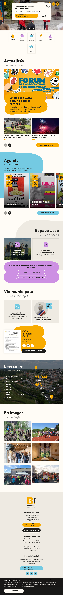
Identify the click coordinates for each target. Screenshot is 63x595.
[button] (31, 28)
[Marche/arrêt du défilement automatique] (29, 28)
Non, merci (44, 16)
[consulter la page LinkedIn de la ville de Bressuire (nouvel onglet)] (35, 573)
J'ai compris (14, 591)
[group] (17, 129)
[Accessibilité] (57, 4)
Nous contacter (33, 524)
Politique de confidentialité (26, 586)
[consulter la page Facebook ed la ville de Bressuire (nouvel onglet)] (27, 573)
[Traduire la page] (53, 4)
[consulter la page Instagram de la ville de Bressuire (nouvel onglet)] (31, 573)
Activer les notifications (23, 16)
